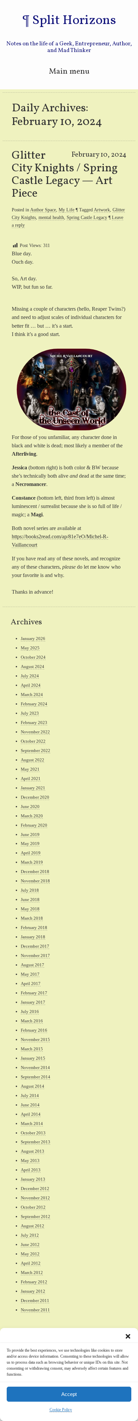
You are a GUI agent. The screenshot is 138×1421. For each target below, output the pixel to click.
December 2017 (35, 946)
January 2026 (33, 638)
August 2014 (32, 1086)
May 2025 (30, 647)
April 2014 (31, 1114)
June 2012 (30, 1244)
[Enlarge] (117, 357)
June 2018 (30, 899)
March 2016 (32, 1020)
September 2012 (35, 1216)
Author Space (43, 209)
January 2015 (33, 1058)
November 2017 (35, 955)
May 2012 (30, 1253)
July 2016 (30, 1011)
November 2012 (35, 1197)
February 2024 (34, 703)
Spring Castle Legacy (87, 217)
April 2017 (31, 983)
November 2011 (35, 1309)
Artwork (102, 209)
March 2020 (32, 815)
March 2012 (32, 1272)
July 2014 (30, 1095)
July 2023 (30, 713)
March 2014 (32, 1123)
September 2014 (35, 1076)
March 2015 (32, 1048)
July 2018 (30, 890)
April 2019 (31, 852)
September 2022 (35, 750)
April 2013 (31, 1169)
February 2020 (34, 825)
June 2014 (30, 1104)
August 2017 (32, 964)
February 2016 (34, 1030)
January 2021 (33, 787)
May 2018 (30, 908)
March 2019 (32, 862)
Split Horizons (74, 21)
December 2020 (35, 797)
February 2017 (34, 992)
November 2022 (35, 731)
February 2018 (34, 927)
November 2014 (35, 1067)
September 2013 (35, 1141)
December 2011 (35, 1300)
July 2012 (30, 1235)
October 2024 (33, 657)
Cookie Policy (61, 1409)
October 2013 (33, 1132)
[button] (128, 1336)
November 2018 (35, 880)
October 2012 (33, 1207)
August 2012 (32, 1225)
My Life (66, 209)
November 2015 (35, 1039)
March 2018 (32, 918)
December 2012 (35, 1188)
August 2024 (32, 666)
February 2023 (34, 722)
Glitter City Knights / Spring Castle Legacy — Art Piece (65, 175)
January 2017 (33, 1002)
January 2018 (33, 936)
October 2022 (33, 741)
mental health (51, 217)
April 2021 (31, 778)
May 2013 (30, 1160)
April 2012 (31, 1263)
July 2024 (30, 675)
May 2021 (30, 769)
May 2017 (30, 974)
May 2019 (30, 843)
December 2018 (35, 871)
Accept (69, 1394)
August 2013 (32, 1151)
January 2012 (33, 1291)
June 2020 (30, 806)
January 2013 (33, 1179)
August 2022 (32, 759)
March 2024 (32, 694)
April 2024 (31, 685)
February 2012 (34, 1281)
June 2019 (30, 834)
